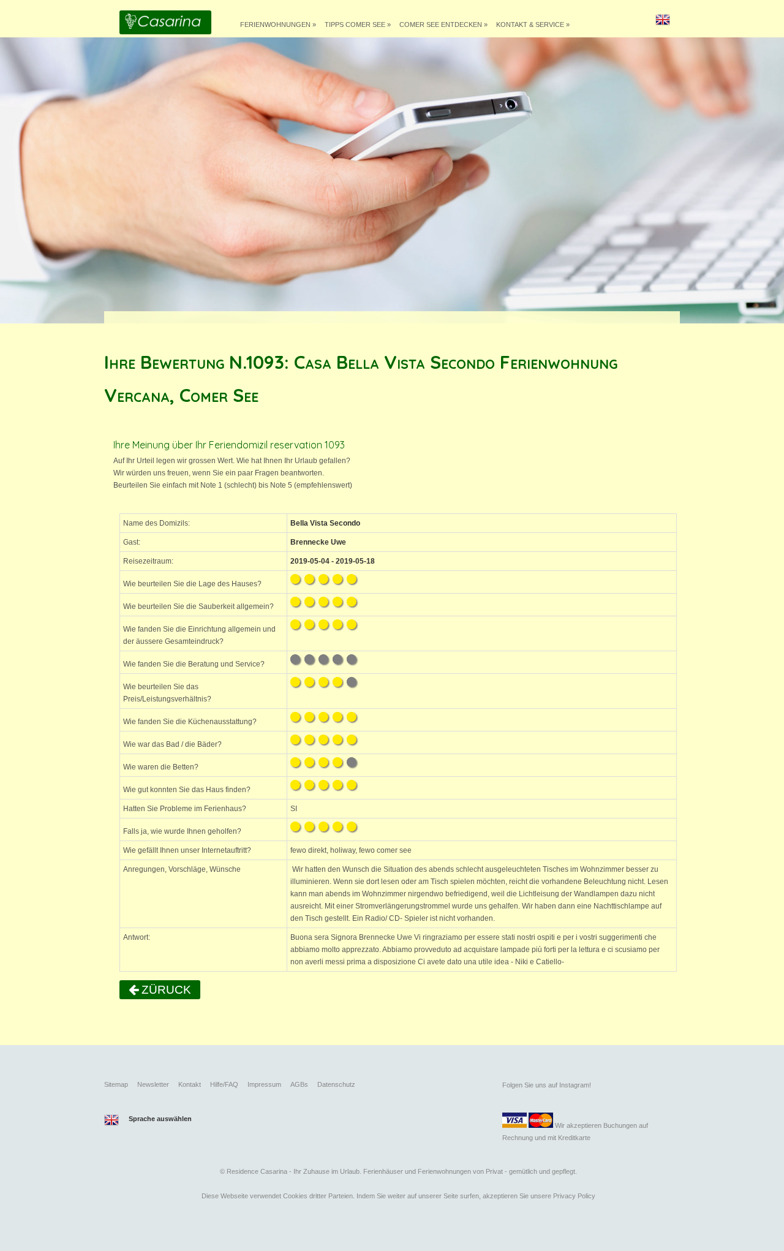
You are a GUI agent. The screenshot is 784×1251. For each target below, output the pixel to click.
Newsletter (153, 1084)
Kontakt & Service (533, 24)
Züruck (164, 989)
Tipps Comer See (358, 24)
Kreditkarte (574, 1137)
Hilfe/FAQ (224, 1084)
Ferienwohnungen (278, 24)
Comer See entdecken (443, 24)
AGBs (299, 1084)
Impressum (264, 1084)
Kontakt (189, 1084)
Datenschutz (336, 1084)
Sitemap (116, 1084)
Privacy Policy (574, 1196)
